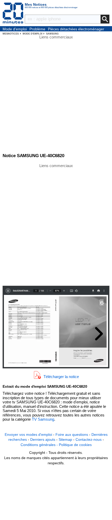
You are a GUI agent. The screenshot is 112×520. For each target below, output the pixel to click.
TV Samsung (43, 419)
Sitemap (65, 439)
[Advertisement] (56, 224)
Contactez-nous (89, 439)
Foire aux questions (71, 434)
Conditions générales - (40, 445)
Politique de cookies (75, 445)
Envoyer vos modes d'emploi (28, 434)
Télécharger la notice (61, 376)
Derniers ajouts (42, 439)
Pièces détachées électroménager (76, 29)
